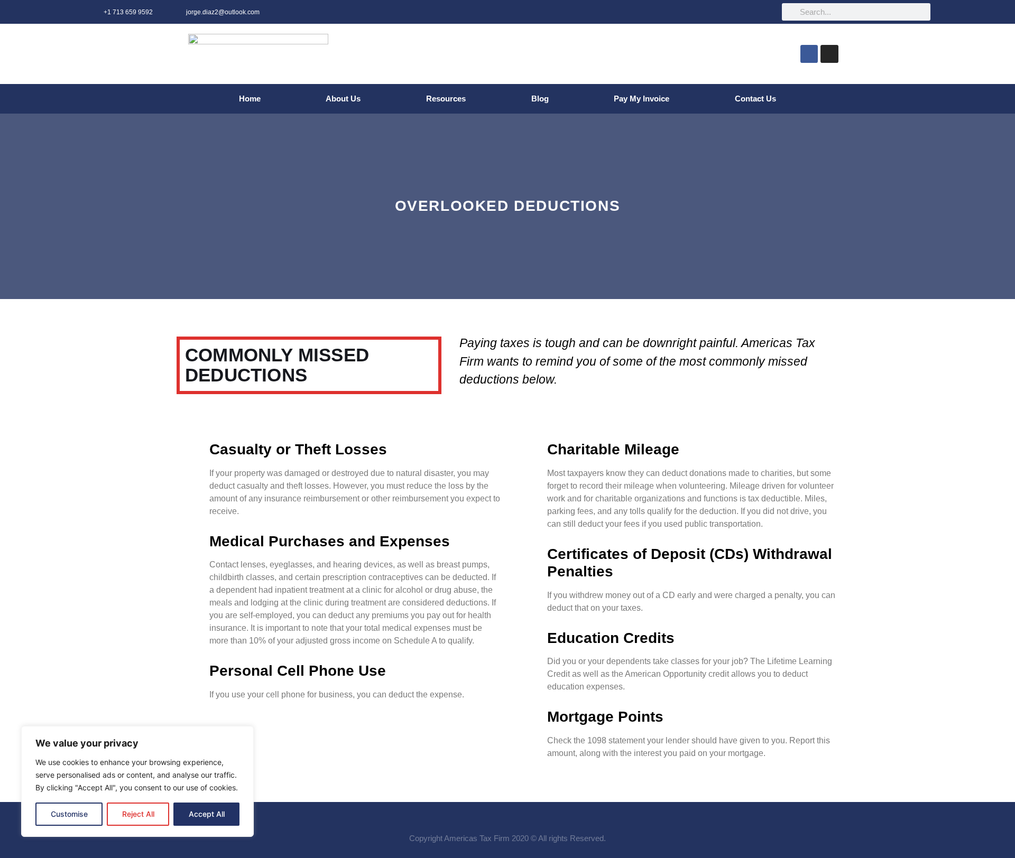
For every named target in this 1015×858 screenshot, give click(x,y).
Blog (540, 98)
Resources (446, 98)
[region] (137, 781)
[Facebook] (809, 54)
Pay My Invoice (641, 98)
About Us (343, 98)
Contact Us (755, 98)
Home (250, 98)
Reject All (138, 813)
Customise (69, 813)
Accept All (207, 813)
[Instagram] (829, 54)
